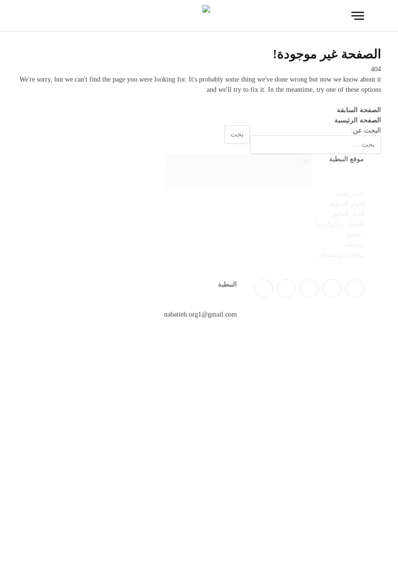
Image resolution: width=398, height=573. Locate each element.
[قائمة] (357, 16)
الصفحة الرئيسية (357, 120)
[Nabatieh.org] (199, 16)
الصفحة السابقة (359, 110)
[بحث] (38, 16)
